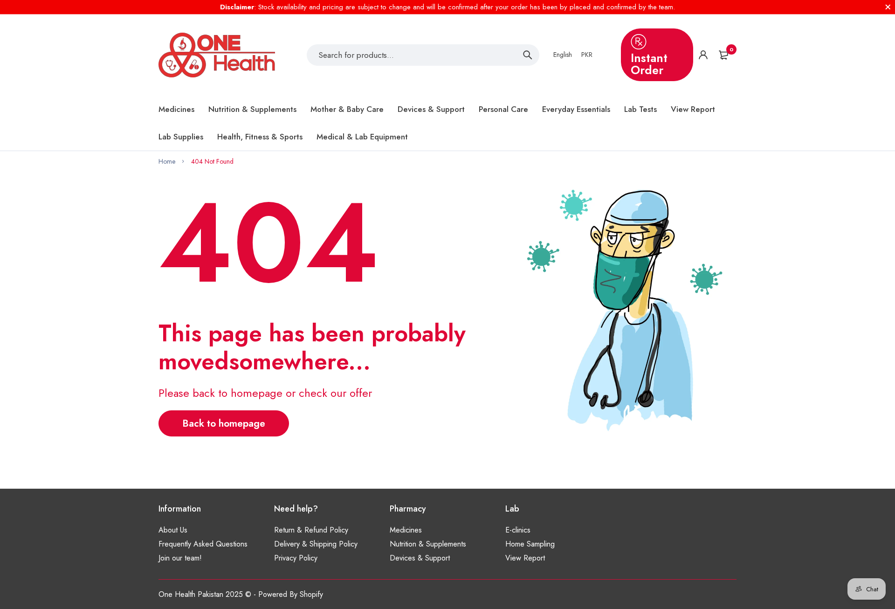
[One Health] (216, 55)
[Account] (703, 54)
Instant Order (649, 63)
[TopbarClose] (888, 7)
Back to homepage (223, 423)
